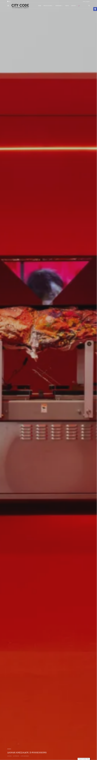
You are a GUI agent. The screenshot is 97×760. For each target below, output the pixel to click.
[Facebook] (7, 1)
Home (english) (86, 1)
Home (39, 5)
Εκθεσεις (9, 748)
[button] (95, 9)
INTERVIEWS (58, 5)
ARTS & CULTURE (47, 5)
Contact (73, 5)
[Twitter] (9, 1)
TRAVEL (67, 5)
